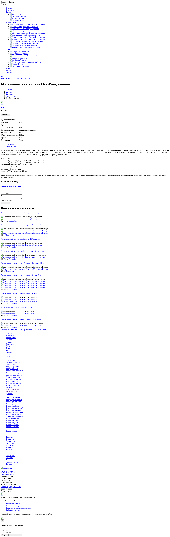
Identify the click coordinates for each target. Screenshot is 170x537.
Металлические (12, 96)
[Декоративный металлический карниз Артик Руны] (22, 325)
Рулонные (9, 394)
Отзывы (9, 356)
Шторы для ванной (13, 410)
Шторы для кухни (13, 404)
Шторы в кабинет (13, 406)
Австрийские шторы (14, 375)
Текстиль (9, 50)
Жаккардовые (11, 441)
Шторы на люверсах (14, 373)
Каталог (9, 12)
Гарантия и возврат (13, 506)
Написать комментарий (11, 186)
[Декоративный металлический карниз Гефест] (20, 299)
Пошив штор (11, 22)
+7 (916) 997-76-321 (8, 472)
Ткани (8, 435)
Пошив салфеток (12, 427)
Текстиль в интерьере (14, 416)
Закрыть (5, 535)
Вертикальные (11, 392)
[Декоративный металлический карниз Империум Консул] (24, 231)
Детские (9, 464)
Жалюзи (9, 346)
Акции (8, 70)
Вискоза (9, 449)
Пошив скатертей (12, 425)
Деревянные (10, 460)
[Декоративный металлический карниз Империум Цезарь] (24, 269)
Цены (8, 68)
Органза (9, 451)
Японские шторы (12, 385)
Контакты (9, 72)
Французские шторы (14, 377)
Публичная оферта (13, 510)
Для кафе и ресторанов (15, 412)
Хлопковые (10, 439)
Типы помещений (13, 398)
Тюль (8, 454)
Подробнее (13, 221)
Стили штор (10, 360)
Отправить (5, 203)
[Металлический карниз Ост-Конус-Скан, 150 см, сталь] (23, 257)
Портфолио (10, 10)
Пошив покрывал (12, 420)
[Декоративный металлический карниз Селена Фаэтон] (23, 281)
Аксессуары (10, 456)
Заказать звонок (15, 535)
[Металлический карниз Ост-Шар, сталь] (17, 313)
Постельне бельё (12, 418)
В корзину (5, 115)
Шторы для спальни (13, 402)
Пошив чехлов (11, 431)
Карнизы (9, 94)
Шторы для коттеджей (14, 408)
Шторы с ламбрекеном (14, 371)
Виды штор (10, 344)
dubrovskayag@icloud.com (11, 487)
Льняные (9, 437)
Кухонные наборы (13, 429)
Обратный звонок (23, 78)
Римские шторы (12, 365)
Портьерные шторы (13, 383)
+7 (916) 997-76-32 (8, 78)
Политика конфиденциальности (18, 508)
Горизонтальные (12, 389)
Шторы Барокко (12, 381)
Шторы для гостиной (14, 400)
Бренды (9, 342)
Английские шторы (13, 379)
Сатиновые (10, 443)
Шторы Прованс (12, 367)
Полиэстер (10, 447)
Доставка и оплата (13, 504)
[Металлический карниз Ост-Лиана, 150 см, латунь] (22, 219)
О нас (8, 354)
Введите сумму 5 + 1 (9, 200)
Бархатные (10, 445)
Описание (10, 144)
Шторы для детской (13, 414)
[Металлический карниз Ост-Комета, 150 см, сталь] (21, 245)
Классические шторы (14, 362)
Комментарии (11, 146)
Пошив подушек (12, 423)
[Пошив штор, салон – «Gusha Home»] (6, 468)
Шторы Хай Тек (12, 369)
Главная (9, 8)
